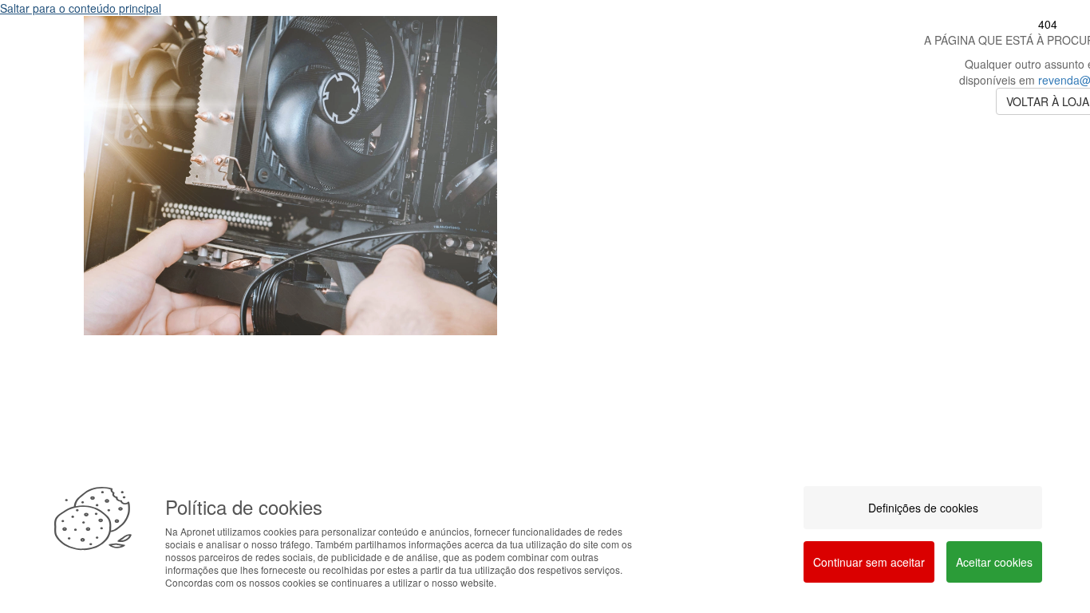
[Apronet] (290, 347)
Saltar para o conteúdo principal (80, 8)
